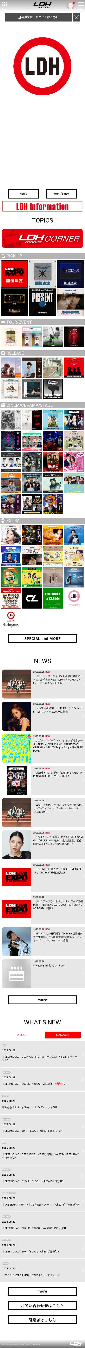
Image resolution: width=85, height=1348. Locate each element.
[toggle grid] (4, 4)
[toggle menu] (81, 4)
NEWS (23, 193)
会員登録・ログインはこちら (40, 17)
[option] (42, 206)
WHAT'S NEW (62, 193)
